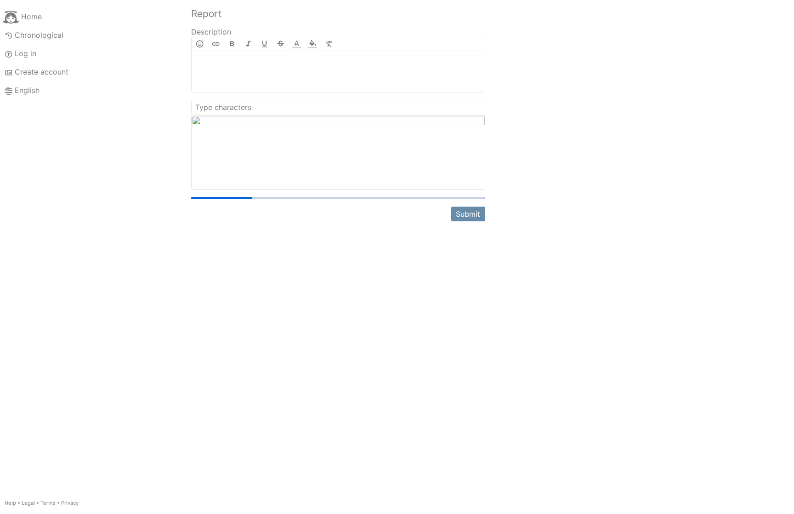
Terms (48, 503)
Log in (25, 53)
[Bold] (232, 44)
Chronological (39, 35)
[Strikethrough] (280, 44)
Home (31, 16)
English (27, 90)
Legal (28, 503)
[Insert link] (216, 44)
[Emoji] (200, 44)
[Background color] (313, 44)
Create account (41, 71)
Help (10, 503)
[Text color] (297, 44)
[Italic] (248, 44)
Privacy (70, 503)
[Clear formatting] (329, 44)
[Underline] (264, 44)
